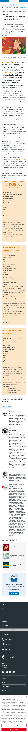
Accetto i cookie (14, 729)
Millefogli (12, 412)
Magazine (4, 665)
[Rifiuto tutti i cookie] (26, 696)
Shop (3, 663)
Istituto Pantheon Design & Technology (17, 485)
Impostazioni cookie (14, 726)
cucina (4, 406)
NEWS (3, 7)
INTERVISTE (15, 7)
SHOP (5, 1)
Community (5, 667)
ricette (9, 406)
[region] (14, 713)
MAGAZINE (14, 1)
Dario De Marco (14, 472)
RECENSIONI (8, 7)
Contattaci (14, 593)
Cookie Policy (14, 722)
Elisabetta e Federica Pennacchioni (15, 430)
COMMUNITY (23, 1)
